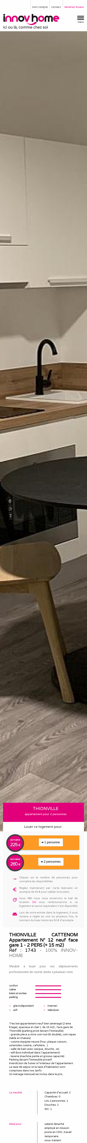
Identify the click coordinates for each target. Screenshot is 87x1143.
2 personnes (52, 861)
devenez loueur (74, 7)
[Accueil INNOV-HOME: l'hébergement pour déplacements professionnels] (43, 22)
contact (56, 7)
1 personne (52, 842)
